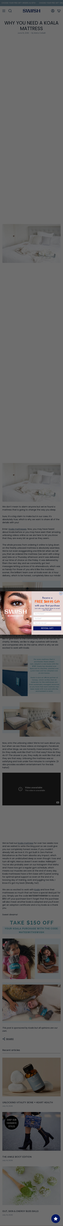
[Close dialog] (60, 593)
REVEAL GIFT (47, 628)
